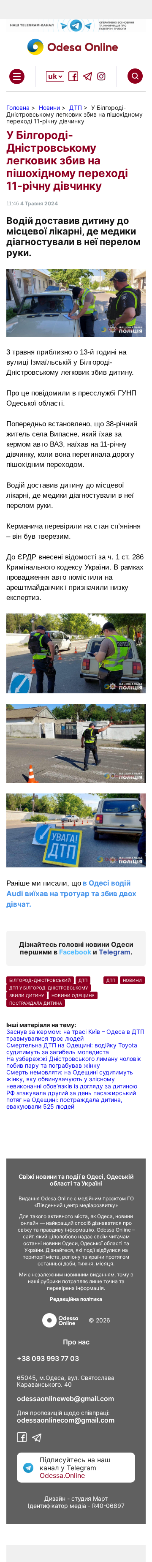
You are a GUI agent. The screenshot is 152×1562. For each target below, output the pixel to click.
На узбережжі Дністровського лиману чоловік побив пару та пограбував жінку (73, 1062)
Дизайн (54, 1498)
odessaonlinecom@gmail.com (65, 1420)
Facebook (75, 952)
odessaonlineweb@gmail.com (65, 1398)
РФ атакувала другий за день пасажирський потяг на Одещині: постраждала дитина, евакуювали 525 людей (71, 1099)
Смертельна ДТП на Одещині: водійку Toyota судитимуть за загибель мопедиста (71, 1048)
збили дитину (26, 995)
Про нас (76, 1342)
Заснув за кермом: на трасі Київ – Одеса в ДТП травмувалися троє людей (75, 1035)
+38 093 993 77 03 (48, 1358)
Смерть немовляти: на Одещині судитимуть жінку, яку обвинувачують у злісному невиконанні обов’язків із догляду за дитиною (71, 1079)
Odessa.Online (62, 1475)
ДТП (83, 980)
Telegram (114, 952)
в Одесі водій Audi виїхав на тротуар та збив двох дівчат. (71, 893)
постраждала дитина (35, 1003)
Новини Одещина (73, 995)
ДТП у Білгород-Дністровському (48, 987)
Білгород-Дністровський (40, 980)
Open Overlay (16, 76)
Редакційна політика (76, 1299)
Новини (132, 980)
